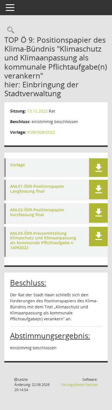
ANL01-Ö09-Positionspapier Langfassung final (37, 189)
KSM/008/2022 (41, 132)
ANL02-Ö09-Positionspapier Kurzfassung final (37, 212)
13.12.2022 (37, 111)
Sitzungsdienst (79, 384)
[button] (98, 167)
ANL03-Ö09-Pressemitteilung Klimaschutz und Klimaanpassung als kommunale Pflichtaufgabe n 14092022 (43, 240)
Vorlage (17, 165)
